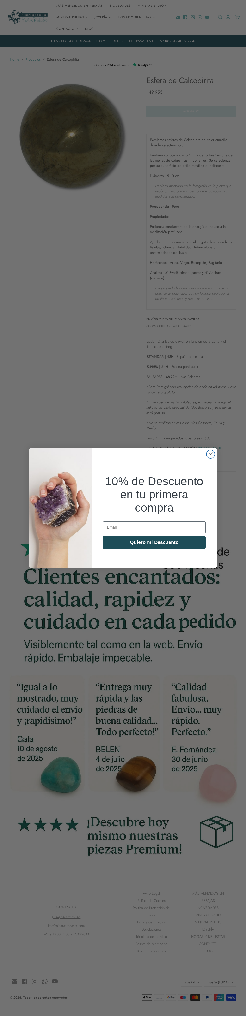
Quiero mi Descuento (154, 542)
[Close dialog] (210, 454)
